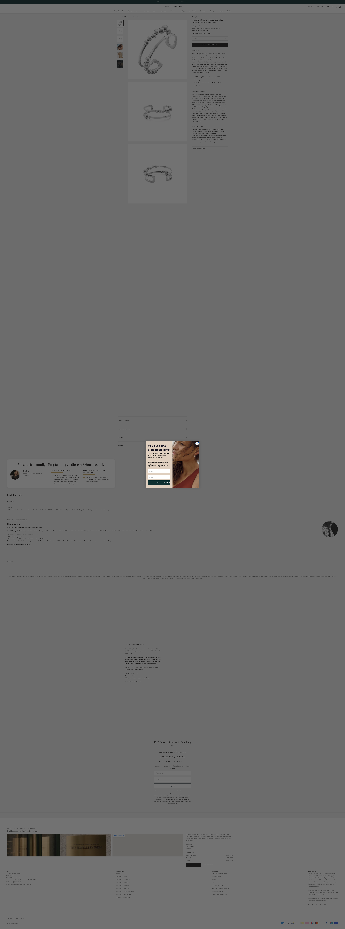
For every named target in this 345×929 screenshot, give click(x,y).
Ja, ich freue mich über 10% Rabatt (159, 483)
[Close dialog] (197, 443)
